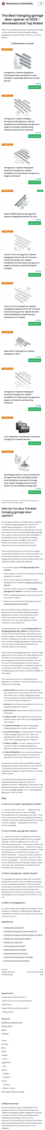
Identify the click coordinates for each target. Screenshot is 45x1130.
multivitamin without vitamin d (14, 997)
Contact (5, 1033)
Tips (4, 1066)
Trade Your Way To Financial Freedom (17, 1001)
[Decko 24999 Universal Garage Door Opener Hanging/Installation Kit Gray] (22, 202)
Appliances (6, 1062)
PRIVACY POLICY (9, 1088)
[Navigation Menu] (40, 3)
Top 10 (4, 1059)
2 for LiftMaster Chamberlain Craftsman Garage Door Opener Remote (22, 438)
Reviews (5, 1044)
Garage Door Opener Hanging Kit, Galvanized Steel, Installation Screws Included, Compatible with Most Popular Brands (22, 76)
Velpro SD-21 (7, 1004)
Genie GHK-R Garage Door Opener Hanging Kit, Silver (19, 352)
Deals (4, 1051)
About (4, 1030)
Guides (4, 1055)
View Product (35, 87)
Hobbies (6, 1073)
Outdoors (6, 1077)
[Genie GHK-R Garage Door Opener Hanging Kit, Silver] (22, 341)
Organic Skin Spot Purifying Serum (15, 1008)
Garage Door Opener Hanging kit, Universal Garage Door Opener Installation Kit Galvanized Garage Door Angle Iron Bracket (22, 171)
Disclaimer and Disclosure (12, 1022)
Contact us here (16, 790)
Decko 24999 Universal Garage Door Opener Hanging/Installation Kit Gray (20, 215)
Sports (4, 1070)
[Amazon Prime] (38, 84)
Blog (3, 1048)
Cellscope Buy (7, 1012)
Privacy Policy (7, 1026)
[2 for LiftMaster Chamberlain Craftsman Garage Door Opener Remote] (22, 427)
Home (4, 1040)
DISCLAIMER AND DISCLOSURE (13, 1092)
